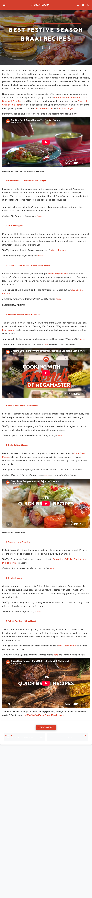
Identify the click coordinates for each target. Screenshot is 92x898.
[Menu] (4, 5)
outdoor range (65, 108)
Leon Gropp (8, 330)
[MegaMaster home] (41, 5)
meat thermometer (67, 646)
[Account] (88, 5)
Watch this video (59, 250)
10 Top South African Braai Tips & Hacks (43, 715)
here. (39, 216)
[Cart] (83, 5)
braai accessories (45, 108)
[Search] (78, 5)
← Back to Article (46, 727)
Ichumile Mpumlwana (57, 274)
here (82, 339)
